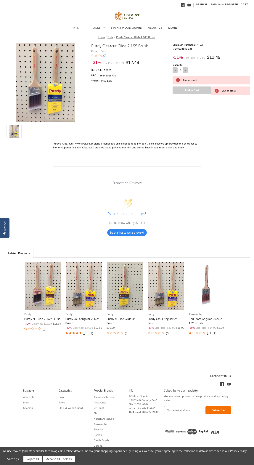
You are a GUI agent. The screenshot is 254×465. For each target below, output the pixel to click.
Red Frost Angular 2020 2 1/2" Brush (205, 321)
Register (231, 4)
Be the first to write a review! (127, 232)
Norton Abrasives (104, 418)
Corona (98, 445)
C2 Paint (99, 407)
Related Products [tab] (18, 253)
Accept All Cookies (59, 459)
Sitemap (28, 407)
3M (95, 413)
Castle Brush (101, 440)
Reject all (32, 459)
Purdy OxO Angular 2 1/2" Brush (82, 321)
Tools (96, 27)
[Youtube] (189, 5)
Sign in (216, 4)
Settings (13, 459)
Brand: (99, 50)
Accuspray (100, 402)
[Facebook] (183, 5)
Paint (77, 27)
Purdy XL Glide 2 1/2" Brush (42, 319)
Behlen (98, 434)
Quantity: (178, 64)
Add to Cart (125, 285)
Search (201, 4)
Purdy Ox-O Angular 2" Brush (162, 321)
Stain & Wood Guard (126, 27)
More (173, 27)
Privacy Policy (238, 451)
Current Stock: (182, 48)
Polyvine (99, 429)
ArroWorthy (100, 424)
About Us (155, 27)
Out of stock (43, 285)
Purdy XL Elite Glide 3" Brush (121, 321)
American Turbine (104, 397)
